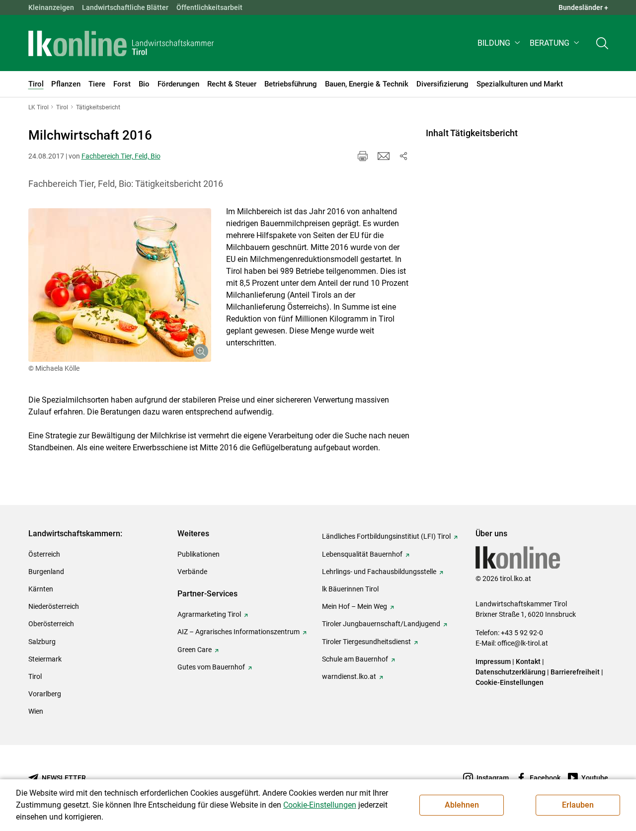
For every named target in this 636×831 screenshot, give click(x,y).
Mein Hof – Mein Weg (354, 606)
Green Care (194, 650)
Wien (35, 711)
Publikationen (198, 554)
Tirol (35, 676)
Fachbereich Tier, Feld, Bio (120, 156)
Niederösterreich (53, 606)
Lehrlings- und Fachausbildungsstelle (379, 572)
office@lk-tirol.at (522, 643)
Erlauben (578, 805)
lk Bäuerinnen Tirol (350, 589)
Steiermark (45, 659)
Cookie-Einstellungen (510, 682)
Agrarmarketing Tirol (209, 614)
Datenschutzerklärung (511, 672)
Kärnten (40, 589)
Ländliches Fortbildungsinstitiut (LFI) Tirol (386, 536)
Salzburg (42, 642)
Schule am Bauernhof (355, 659)
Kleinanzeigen (51, 7)
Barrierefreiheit (575, 672)
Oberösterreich (51, 624)
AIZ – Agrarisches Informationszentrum (238, 632)
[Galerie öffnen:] (119, 285)
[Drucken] (363, 156)
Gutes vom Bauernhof (211, 667)
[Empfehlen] (384, 156)
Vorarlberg (44, 694)
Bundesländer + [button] (583, 7)
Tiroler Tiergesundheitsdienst (366, 642)
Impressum (493, 661)
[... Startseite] (121, 43)
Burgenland (46, 572)
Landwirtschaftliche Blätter (125, 7)
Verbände (192, 572)
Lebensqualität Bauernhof (362, 554)
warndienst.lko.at (349, 676)
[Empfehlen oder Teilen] (403, 156)
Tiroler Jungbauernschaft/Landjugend (381, 624)
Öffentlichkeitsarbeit (209, 7)
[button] (500, 43)
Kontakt (528, 661)
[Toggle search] (602, 43)
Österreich (44, 554)
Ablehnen (462, 805)
